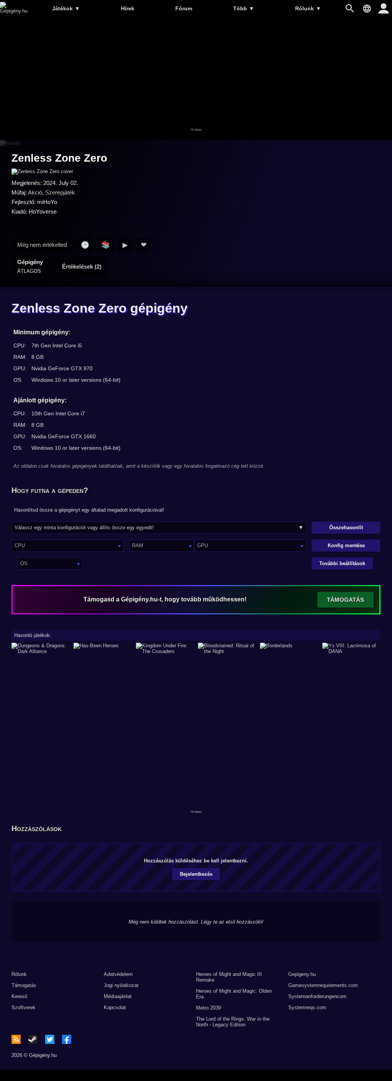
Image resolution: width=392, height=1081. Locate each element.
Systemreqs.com (307, 1007)
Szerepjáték (60, 192)
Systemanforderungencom (317, 996)
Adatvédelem (118, 974)
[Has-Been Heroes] (103, 648)
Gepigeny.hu (302, 974)
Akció (35, 192)
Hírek (127, 8)
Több (243, 8)
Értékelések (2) (81, 266)
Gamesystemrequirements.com (323, 985)
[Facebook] (66, 1039)
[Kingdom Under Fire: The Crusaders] (165, 648)
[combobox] (67, 546)
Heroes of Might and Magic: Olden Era (234, 994)
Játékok (66, 8)
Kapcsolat (115, 1007)
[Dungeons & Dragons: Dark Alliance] (40, 648)
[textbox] (67, 545)
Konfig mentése (346, 545)
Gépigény (30, 266)
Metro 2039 (208, 1008)
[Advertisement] (196, 79)
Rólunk (308, 8)
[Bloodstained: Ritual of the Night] (227, 648)
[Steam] (33, 1039)
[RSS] (16, 1039)
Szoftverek (23, 1007)
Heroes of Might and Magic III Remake (229, 977)
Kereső (19, 996)
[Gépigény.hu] (14, 11)
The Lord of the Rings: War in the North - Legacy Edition (233, 1022)
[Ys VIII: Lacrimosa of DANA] (351, 648)
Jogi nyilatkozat (121, 985)
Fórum (183, 8)
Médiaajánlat (118, 996)
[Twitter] (49, 1039)
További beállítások (342, 563)
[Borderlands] (289, 648)
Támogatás (23, 985)
